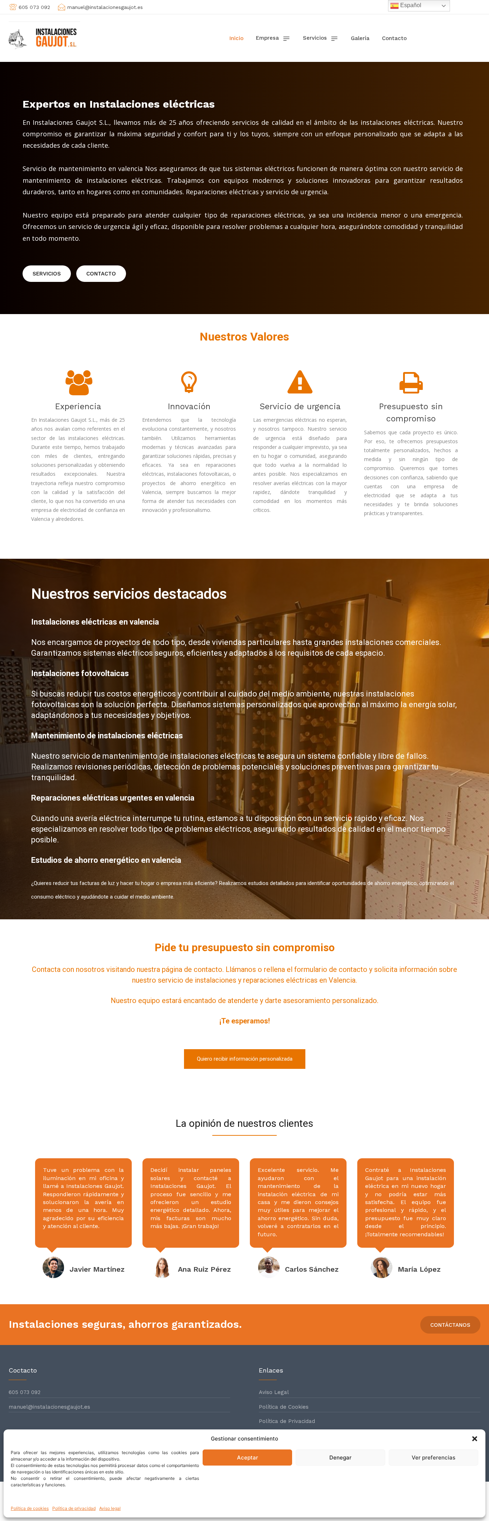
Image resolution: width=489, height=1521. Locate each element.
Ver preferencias (433, 1457)
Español (410, 5)
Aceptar (247, 1457)
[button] (474, 1438)
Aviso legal (110, 1508)
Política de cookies (30, 1508)
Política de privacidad (74, 1508)
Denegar (340, 1457)
